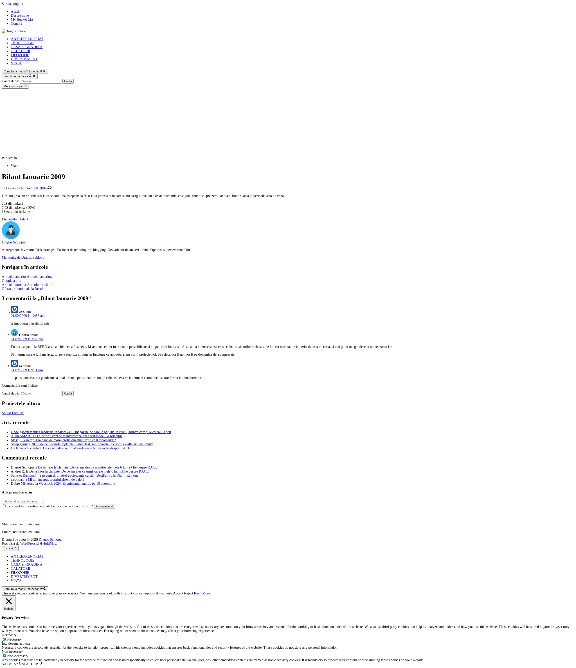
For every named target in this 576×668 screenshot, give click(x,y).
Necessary (14, 639)
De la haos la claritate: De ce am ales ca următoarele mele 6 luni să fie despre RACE (70, 448)
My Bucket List (22, 19)
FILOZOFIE (20, 55)
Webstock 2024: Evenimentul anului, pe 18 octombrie (77, 483)
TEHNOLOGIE (22, 43)
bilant (24, 219)
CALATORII (20, 51)
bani (17, 219)
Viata (14, 166)
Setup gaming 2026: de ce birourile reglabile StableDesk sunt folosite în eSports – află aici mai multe (82, 444)
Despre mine (20, 15)
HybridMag (48, 543)
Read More (202, 593)
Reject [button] (188, 593)
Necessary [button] (9, 635)
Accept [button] (178, 593)
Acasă (15, 11)
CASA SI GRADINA (27, 47)
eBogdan (17, 479)
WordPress (28, 543)
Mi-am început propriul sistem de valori (56, 479)
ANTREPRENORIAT (27, 39)
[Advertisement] (288, 122)
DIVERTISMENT (24, 59)
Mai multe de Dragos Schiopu (23, 257)
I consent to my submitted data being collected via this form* (50, 506)
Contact (16, 23)
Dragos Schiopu (17, 188)
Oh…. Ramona (127, 475)
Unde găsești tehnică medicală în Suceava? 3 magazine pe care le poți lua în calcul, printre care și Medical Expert (91, 432)
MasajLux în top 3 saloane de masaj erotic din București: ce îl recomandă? (63, 440)
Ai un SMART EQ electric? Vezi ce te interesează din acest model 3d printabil (66, 436)
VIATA (16, 63)
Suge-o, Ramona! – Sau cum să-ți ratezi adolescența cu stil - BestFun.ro (61, 475)
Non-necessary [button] (12, 651)
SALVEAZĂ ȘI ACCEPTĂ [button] (22, 664)
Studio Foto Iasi (13, 413)
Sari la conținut (12, 4)
